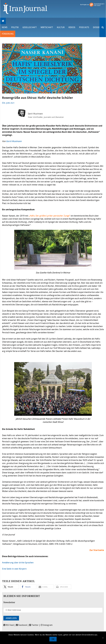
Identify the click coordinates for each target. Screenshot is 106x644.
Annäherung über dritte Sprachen (17, 562)
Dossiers (97, 27)
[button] (11, 587)
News (4, 27)
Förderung (8, 34)
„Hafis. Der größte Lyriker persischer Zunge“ (49, 216)
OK (53, 639)
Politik (15, 27)
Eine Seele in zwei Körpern (14, 569)
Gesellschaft (29, 27)
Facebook (22, 625)
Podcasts (84, 27)
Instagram (47, 625)
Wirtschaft (47, 27)
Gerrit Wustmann (14, 141)
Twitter (35, 625)
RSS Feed (9, 625)
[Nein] (102, 637)
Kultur (61, 27)
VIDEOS (71, 27)
